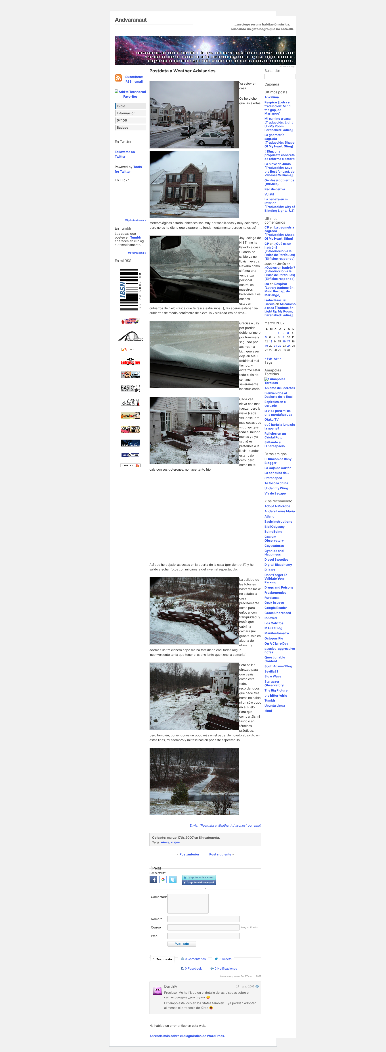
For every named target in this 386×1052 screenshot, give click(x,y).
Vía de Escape (275, 493)
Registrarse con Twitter (199, 877)
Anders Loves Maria (279, 511)
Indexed (270, 618)
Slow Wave (272, 676)
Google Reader (275, 608)
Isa (266, 284)
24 (289, 345)
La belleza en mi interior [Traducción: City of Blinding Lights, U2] (279, 204)
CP (266, 227)
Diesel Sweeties (276, 559)
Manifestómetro (276, 633)
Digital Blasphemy (278, 564)
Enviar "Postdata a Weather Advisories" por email (225, 825)
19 (266, 345)
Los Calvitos (273, 623)
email (138, 81)
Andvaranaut (131, 19)
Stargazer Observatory (274, 683)
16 (284, 341)
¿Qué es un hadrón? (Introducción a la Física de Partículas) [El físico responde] (279, 251)
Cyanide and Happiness (274, 552)
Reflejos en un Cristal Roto (275, 435)
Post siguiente (220, 854)
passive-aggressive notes (279, 650)
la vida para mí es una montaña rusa (278, 412)
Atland (269, 516)
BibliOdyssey (274, 526)
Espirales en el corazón (275, 403)
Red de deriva (274, 189)
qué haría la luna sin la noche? (279, 426)
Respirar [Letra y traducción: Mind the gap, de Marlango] (277, 107)
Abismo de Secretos (279, 388)
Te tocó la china (276, 483)
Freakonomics (275, 592)
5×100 (122, 120)
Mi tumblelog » (137, 252)
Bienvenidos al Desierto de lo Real (278, 395)
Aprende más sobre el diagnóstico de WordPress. (187, 1036)
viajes (175, 842)
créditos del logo (287, 66)
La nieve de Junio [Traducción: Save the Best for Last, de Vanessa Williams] (279, 169)
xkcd (268, 711)
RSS (129, 81)
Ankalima (271, 97)
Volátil (269, 194)
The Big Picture (275, 690)
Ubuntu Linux (274, 705)
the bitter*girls (275, 695)
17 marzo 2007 (245, 986)
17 (288, 341)
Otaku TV (271, 419)
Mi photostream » (135, 220)
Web (154, 936)
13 (270, 341)
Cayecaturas (274, 545)
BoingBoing (273, 531)
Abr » (277, 358)
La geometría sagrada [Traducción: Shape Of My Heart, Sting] (279, 140)
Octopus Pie (273, 638)
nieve (165, 842)
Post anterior (189, 854)
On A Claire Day (276, 643)
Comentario (159, 897)
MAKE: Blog (273, 628)
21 (275, 345)
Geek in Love (274, 602)
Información (126, 113)
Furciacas (271, 597)
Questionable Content (274, 659)
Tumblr (135, 237)
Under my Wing (276, 488)
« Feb (268, 358)
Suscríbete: (134, 77)
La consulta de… (276, 473)
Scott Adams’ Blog (278, 666)
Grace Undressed (277, 613)
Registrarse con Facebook (199, 882)
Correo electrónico (158, 930)
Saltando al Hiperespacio (274, 444)
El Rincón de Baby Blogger (278, 461)
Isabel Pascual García (275, 302)
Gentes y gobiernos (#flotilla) (279, 182)
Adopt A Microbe (277, 506)
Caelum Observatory (274, 538)
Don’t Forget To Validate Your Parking (275, 578)
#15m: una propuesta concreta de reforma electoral (279, 155)
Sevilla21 (271, 671)
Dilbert (269, 570)
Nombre (156, 919)
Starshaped (273, 478)
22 (279, 345)
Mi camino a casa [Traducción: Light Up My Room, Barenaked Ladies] (278, 124)
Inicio (121, 106)
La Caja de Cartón (278, 468)
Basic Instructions (278, 521)
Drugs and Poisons (279, 587)
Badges (122, 127)
